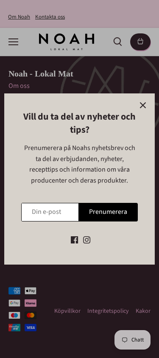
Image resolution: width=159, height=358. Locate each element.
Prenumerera (108, 211)
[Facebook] (74, 239)
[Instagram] (86, 239)
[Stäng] (143, 105)
